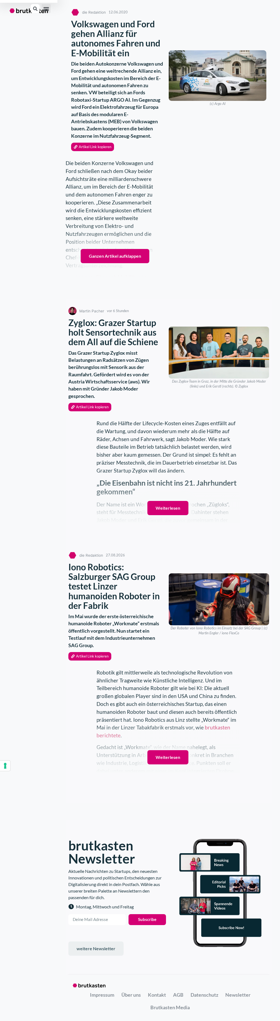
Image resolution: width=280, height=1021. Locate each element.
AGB (178, 995)
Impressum (102, 995)
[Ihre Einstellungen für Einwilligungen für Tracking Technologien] (5, 766)
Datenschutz (204, 995)
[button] (46, 8)
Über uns (131, 995)
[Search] (35, 8)
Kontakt (157, 995)
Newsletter (237, 995)
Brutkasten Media (170, 1007)
